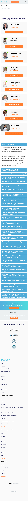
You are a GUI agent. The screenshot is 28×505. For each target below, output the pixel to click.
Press (2, 392)
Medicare (3, 473)
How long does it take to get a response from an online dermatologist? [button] (13, 222)
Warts (2, 455)
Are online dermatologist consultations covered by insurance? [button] (13, 204)
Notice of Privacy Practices (7, 387)
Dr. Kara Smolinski (15, 111)
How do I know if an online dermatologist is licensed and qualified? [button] (13, 238)
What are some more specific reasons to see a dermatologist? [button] (13, 177)
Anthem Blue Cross (5, 467)
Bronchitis (3, 404)
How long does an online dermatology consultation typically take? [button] (12, 251)
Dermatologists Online (6, 368)
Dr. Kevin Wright (15, 96)
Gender (2, 12)
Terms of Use (4, 384)
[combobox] (14, 15)
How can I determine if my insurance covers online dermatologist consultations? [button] (14, 227)
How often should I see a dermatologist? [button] (13, 181)
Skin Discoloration (5, 452)
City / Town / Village (5, 5)
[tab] (14, 144)
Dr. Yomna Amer (14, 24)
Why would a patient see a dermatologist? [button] (14, 174)
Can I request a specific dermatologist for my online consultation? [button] (14, 261)
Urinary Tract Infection (6, 423)
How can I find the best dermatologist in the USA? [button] (13, 242)
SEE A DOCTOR (15, 1)
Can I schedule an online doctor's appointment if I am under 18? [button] (11, 285)
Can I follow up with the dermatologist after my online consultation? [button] (12, 256)
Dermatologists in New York (8, 154)
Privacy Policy (4, 389)
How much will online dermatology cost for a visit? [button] (14, 270)
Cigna (2, 470)
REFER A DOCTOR (14, 307)
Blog (2, 363)
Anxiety (2, 399)
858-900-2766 (15, 483)
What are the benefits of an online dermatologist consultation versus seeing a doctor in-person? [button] (13, 232)
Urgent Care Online (5, 371)
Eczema (3, 438)
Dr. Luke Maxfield (15, 82)
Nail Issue (3, 447)
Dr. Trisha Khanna (15, 125)
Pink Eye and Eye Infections (7, 421)
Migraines (3, 418)
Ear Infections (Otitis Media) (7, 412)
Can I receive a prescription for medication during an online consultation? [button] (14, 199)
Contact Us (3, 376)
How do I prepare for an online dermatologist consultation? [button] (10, 208)
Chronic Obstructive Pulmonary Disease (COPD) (12, 407)
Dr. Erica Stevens (15, 39)
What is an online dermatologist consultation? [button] (11, 185)
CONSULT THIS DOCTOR (14, 32)
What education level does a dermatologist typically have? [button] (10, 170)
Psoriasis (3, 450)
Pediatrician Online (5, 374)
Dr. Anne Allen (14, 67)
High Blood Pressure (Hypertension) (9, 415)
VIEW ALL (3, 426)
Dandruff (3, 436)
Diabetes (3, 410)
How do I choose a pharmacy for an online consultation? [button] (14, 281)
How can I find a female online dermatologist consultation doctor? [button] (12, 265)
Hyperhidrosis (4, 444)
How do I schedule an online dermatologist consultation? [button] (14, 218)
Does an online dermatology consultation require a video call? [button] (13, 290)
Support (3, 366)
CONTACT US (14, 317)
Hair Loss (3, 441)
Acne (2, 433)
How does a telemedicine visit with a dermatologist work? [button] (12, 190)
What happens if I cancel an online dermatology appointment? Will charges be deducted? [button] (13, 276)
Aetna (2, 465)
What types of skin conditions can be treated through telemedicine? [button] (12, 194)
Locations (3, 379)
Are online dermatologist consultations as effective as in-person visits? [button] (13, 213)
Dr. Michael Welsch (15, 53)
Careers (3, 381)
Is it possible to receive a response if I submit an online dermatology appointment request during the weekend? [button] (14, 296)
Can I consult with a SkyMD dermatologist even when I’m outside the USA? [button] (14, 247)
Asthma (2, 401)
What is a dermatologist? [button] (9, 144)
